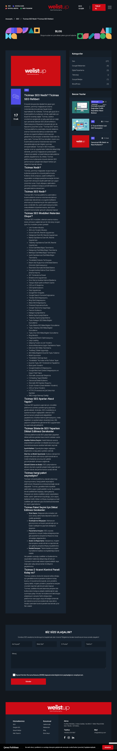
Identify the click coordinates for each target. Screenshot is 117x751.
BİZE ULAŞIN (81, 7)
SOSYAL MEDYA (13, 8)
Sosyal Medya (17, 730)
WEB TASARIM (27, 8)
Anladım (108, 747)
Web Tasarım (17, 733)
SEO (9, 6)
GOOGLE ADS (19, 6)
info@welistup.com (100, 732)
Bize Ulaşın (46, 733)
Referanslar (46, 727)
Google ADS (16, 727)
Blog (44, 730)
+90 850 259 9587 (69, 732)
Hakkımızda (46, 724)
